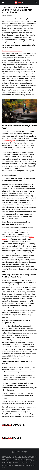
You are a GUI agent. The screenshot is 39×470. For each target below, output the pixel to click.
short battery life (8, 141)
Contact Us (24, 453)
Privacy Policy (16, 453)
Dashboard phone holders (12, 51)
